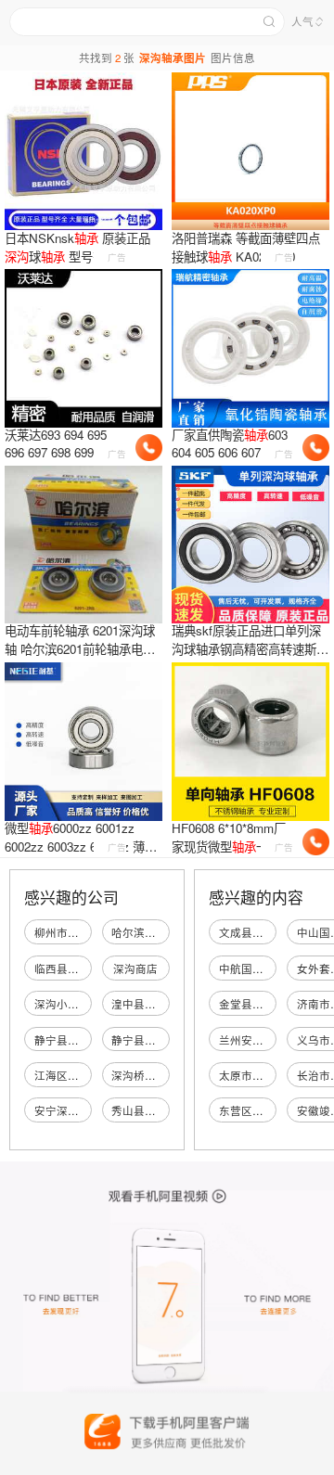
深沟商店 (135, 968)
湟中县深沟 (139, 1003)
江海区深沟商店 (73, 1075)
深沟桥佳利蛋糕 (150, 1075)
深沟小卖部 (62, 1003)
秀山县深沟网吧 (150, 1110)
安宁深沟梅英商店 (78, 1110)
